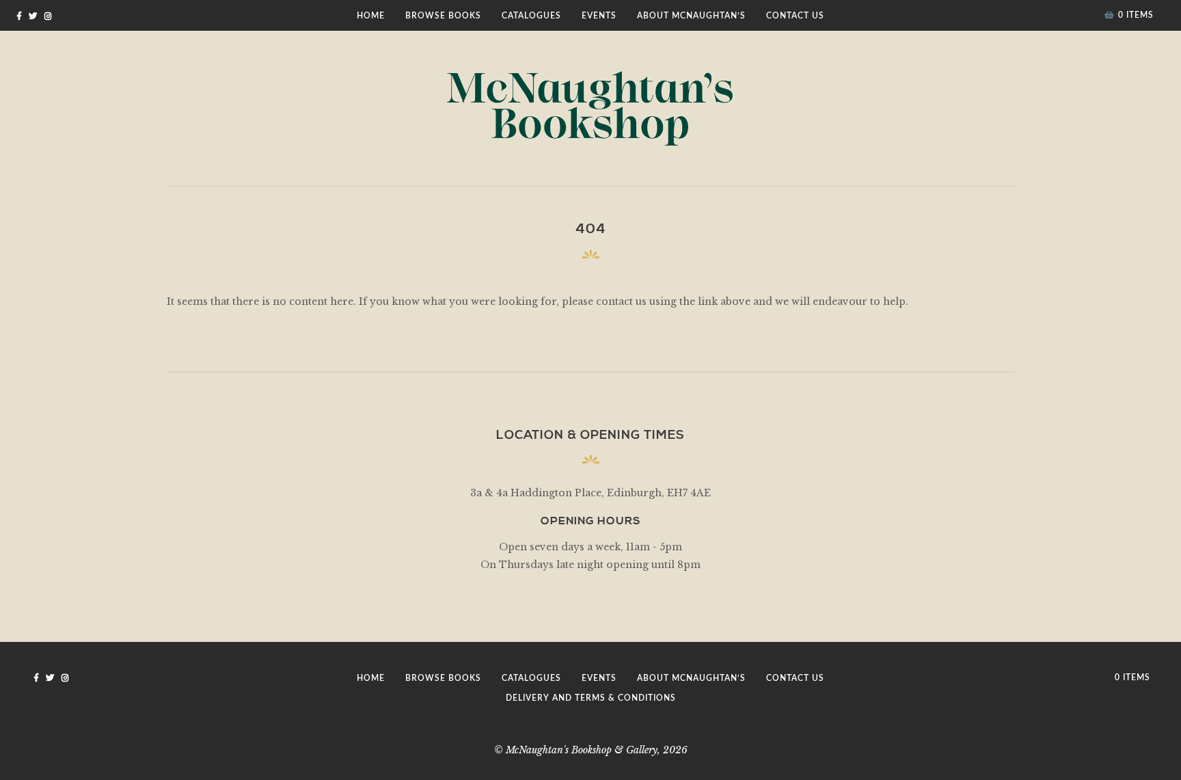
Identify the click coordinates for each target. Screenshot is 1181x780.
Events (599, 16)
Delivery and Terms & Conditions (591, 698)
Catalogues (531, 16)
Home (371, 16)
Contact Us (795, 16)
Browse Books (443, 16)
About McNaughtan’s (691, 16)
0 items (1136, 15)
